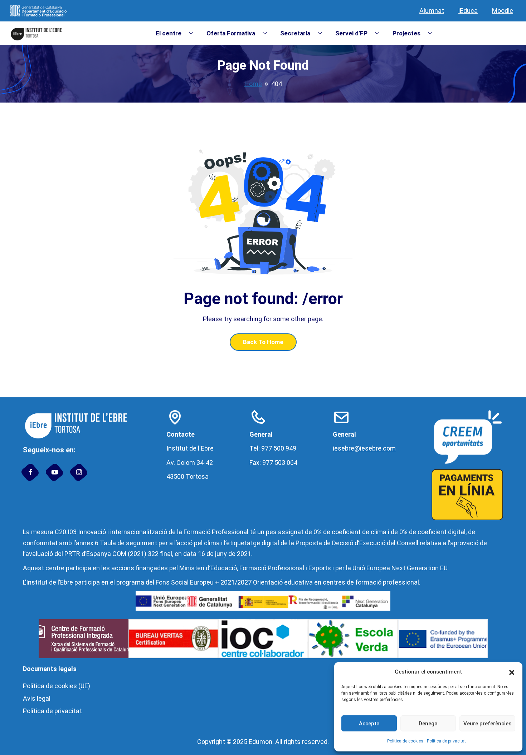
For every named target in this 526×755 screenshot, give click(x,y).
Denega (428, 723)
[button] (511, 672)
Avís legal (36, 698)
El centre (168, 33)
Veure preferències (487, 723)
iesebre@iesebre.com (364, 448)
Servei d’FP (351, 33)
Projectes (406, 33)
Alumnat (431, 10)
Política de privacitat (446, 741)
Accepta (369, 723)
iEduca (468, 10)
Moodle (502, 10)
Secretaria (295, 33)
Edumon (260, 741)
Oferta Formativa (230, 33)
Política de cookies (405, 741)
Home (253, 84)
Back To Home (263, 342)
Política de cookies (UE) (56, 686)
